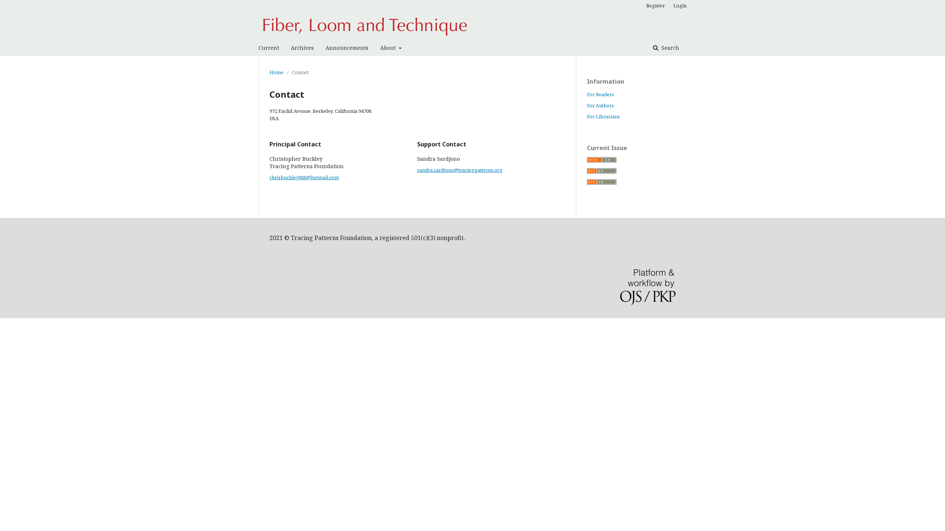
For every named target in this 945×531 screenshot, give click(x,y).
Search (669, 47)
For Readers (600, 94)
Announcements (347, 47)
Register (655, 5)
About (388, 47)
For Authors (600, 105)
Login (680, 5)
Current (268, 47)
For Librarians (603, 116)
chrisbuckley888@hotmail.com (304, 177)
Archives (302, 47)
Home (276, 72)
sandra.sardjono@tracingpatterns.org (459, 170)
